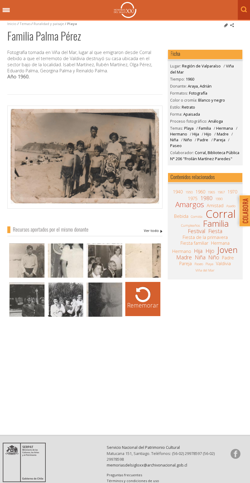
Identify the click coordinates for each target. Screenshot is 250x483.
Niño (188, 139)
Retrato (188, 107)
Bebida (181, 216)
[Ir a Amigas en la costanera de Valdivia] (27, 316)
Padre (202, 139)
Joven (227, 250)
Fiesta (215, 231)
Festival (196, 231)
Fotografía (198, 93)
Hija (195, 134)
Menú (6, 10)
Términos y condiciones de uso (133, 480)
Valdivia (223, 263)
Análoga (215, 121)
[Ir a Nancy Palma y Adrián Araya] (66, 276)
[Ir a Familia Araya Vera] (27, 276)
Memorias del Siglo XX (125, 10)
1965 (211, 192)
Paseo (176, 145)
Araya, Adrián (153, 230)
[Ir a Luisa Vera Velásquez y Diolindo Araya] (104, 316)
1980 (206, 198)
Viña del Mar (205, 270)
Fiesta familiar (194, 243)
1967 (221, 192)
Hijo (207, 134)
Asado (230, 206)
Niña (174, 139)
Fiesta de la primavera (205, 237)
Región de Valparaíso (201, 66)
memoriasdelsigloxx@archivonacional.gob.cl (147, 465)
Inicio (11, 23)
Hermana (224, 128)
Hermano (178, 134)
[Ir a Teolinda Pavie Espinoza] (143, 276)
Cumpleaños (190, 225)
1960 (190, 79)
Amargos (189, 204)
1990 (219, 198)
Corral (221, 214)
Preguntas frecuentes (124, 475)
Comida (196, 216)
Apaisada (191, 114)
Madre (223, 134)
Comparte (232, 25)
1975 (193, 198)
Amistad (215, 205)
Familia (205, 128)
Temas (25, 23)
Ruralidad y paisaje (49, 23)
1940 (178, 192)
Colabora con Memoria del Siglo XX (243, 210)
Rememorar (143, 305)
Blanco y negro (211, 100)
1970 (232, 192)
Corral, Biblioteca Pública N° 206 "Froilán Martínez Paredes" (204, 155)
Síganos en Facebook (235, 454)
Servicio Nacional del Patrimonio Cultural (143, 447)
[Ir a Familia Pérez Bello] (66, 316)
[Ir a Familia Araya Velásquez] (104, 276)
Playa (72, 23)
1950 (189, 192)
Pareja (219, 139)
